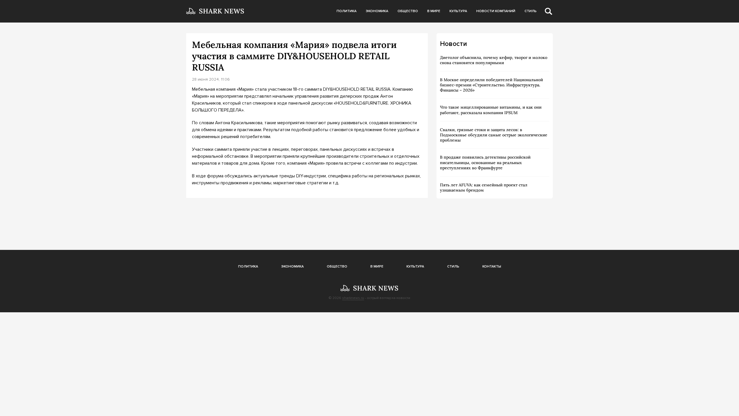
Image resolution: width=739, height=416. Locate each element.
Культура (458, 11)
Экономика (377, 11)
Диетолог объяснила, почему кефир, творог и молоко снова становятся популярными (493, 60)
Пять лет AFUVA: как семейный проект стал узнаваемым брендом (483, 187)
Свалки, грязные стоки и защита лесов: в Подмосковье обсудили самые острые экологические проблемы (493, 135)
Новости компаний (495, 11)
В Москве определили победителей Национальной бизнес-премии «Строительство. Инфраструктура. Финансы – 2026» (491, 85)
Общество (408, 11)
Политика (347, 11)
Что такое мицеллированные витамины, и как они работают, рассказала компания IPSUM (491, 110)
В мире (433, 11)
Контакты (491, 266)
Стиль (531, 11)
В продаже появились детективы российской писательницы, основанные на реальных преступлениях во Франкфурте (485, 162)
